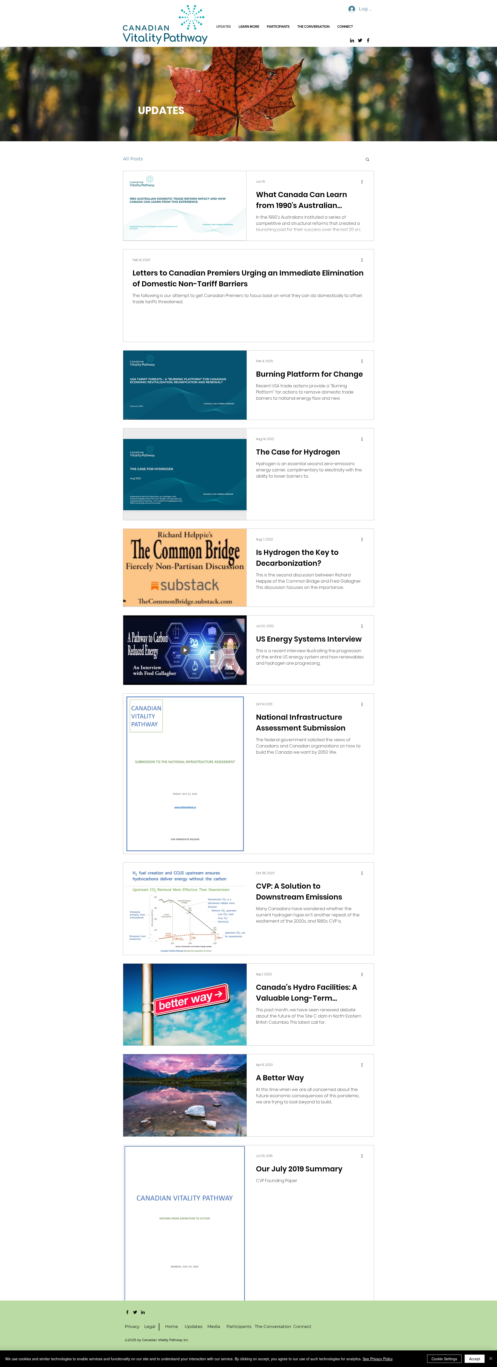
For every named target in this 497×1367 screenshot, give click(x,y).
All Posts (133, 159)
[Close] (491, 1359)
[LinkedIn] (352, 40)
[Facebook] (368, 40)
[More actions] (364, 182)
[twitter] (135, 1312)
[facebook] (127, 1312)
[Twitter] (360, 40)
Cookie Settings (444, 1358)
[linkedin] (142, 1312)
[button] (367, 159)
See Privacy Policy (378, 1358)
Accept (474, 1358)
